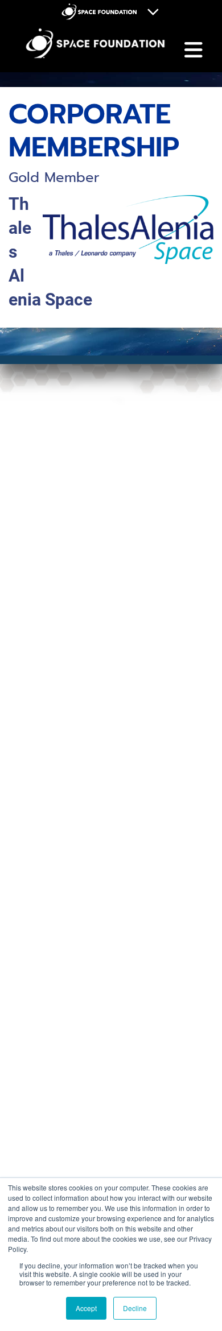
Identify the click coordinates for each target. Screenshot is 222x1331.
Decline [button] (135, 1308)
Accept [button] (86, 1308)
